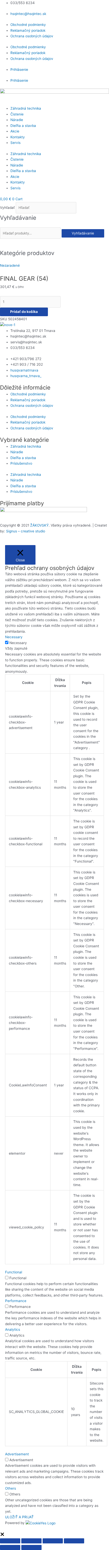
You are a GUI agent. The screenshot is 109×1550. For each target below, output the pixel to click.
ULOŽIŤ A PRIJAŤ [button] (19, 1517)
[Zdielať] (53, 1540)
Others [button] (10, 1488)
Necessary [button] (14, 637)
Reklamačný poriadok (27, 30)
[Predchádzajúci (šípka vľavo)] (10, 1547)
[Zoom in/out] (10, 1540)
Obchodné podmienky (28, 25)
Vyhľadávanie (83, 233)
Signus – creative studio (25, 531)
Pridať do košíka (24, 312)
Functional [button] (13, 1272)
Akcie (14, 131)
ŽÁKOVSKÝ (39, 525)
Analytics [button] (12, 1329)
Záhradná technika (25, 108)
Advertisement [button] (17, 1454)
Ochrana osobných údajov (31, 36)
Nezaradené (10, 265)
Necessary (18, 643)
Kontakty (17, 137)
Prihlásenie (19, 70)
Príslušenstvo (21, 463)
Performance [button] (15, 1301)
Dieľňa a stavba (23, 126)
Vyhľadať (7, 208)
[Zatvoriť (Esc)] (74, 1540)
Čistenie (17, 114)
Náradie (16, 120)
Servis (15, 143)
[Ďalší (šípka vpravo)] (31, 1547)
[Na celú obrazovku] (31, 1540)
